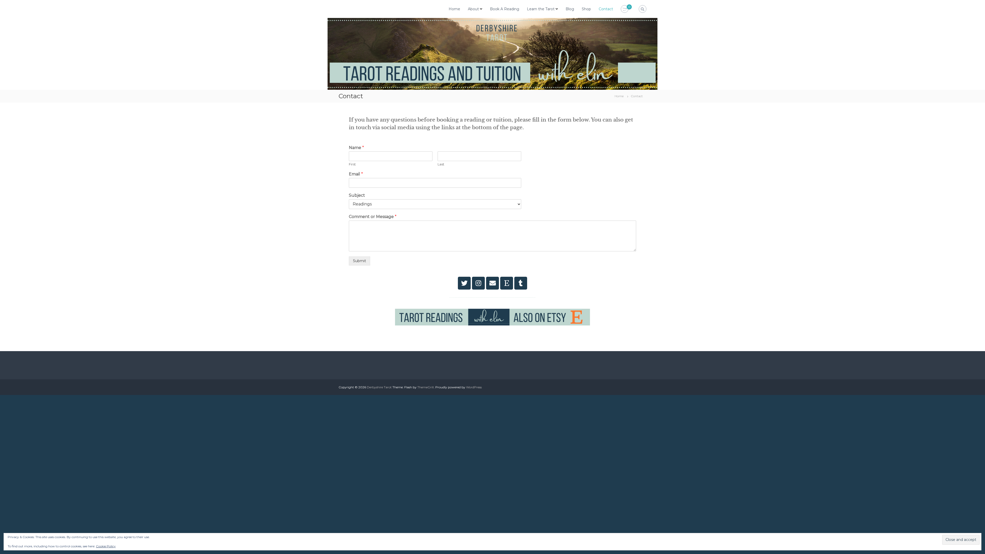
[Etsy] (506, 283)
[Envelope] (492, 283)
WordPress (474, 387)
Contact (606, 9)
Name (356, 147)
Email (356, 174)
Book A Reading (504, 9)
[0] (624, 9)
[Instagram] (478, 283)
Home (454, 9)
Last (441, 164)
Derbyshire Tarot (379, 387)
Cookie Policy (106, 546)
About (473, 9)
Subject (357, 195)
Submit (359, 261)
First (352, 164)
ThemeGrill (425, 387)
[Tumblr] (520, 283)
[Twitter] (464, 283)
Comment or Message (373, 216)
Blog (570, 9)
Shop (586, 9)
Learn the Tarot (541, 9)
